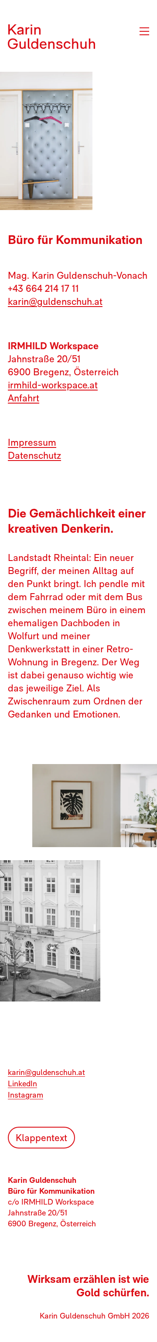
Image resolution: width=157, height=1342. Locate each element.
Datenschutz (34, 455)
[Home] (51, 36)
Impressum (32, 442)
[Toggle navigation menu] (142, 31)
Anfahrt (23, 398)
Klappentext (41, 1137)
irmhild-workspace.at (53, 385)
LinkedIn (22, 1083)
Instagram (25, 1094)
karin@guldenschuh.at (55, 301)
